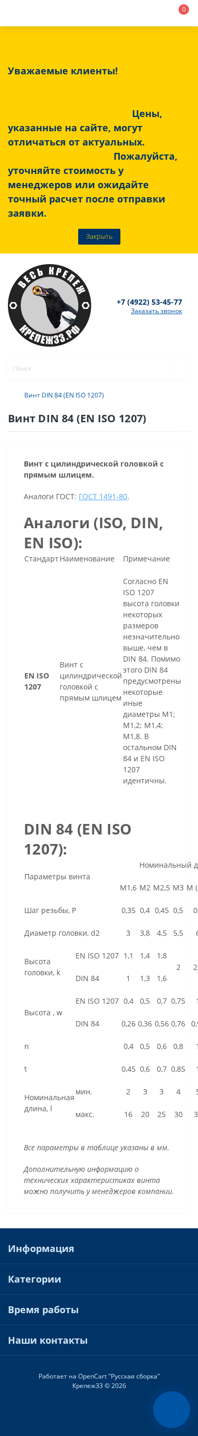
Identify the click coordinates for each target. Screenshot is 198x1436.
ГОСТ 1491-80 (103, 496)
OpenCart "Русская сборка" (119, 1376)
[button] (82, 13)
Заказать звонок (156, 310)
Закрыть (99, 236)
